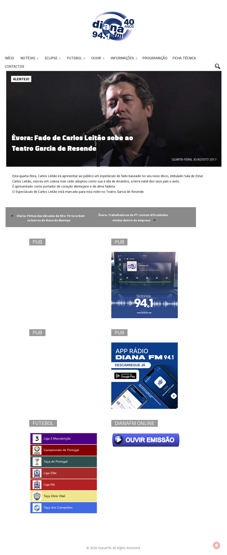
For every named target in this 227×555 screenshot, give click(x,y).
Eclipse (51, 58)
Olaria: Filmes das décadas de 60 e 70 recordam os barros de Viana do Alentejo (51, 217)
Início (9, 58)
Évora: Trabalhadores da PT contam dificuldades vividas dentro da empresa (133, 217)
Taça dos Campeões (58, 507)
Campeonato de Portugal (61, 450)
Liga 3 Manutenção (57, 438)
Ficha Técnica (184, 58)
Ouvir (96, 58)
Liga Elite (50, 473)
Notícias (27, 58)
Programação (154, 58)
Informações (122, 58)
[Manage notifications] (216, 545)
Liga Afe (49, 484)
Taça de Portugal (55, 461)
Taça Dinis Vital (54, 496)
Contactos (14, 66)
